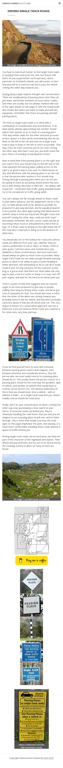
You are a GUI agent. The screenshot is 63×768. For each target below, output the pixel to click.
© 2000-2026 (47, 758)
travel (19, 78)
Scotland (9, 75)
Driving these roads (12, 94)
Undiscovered (16, 3)
